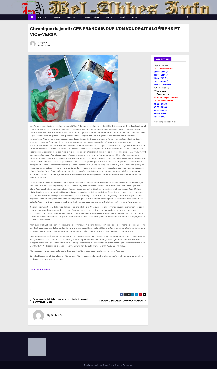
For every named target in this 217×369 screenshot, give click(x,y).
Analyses (56, 17)
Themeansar (127, 365)
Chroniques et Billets (90, 17)
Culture (109, 17)
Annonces (71, 17)
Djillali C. (44, 43)
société (122, 17)
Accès (134, 17)
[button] (188, 17)
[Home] (32, 17)
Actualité (42, 17)
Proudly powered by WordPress (96, 365)
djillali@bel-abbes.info (40, 269)
